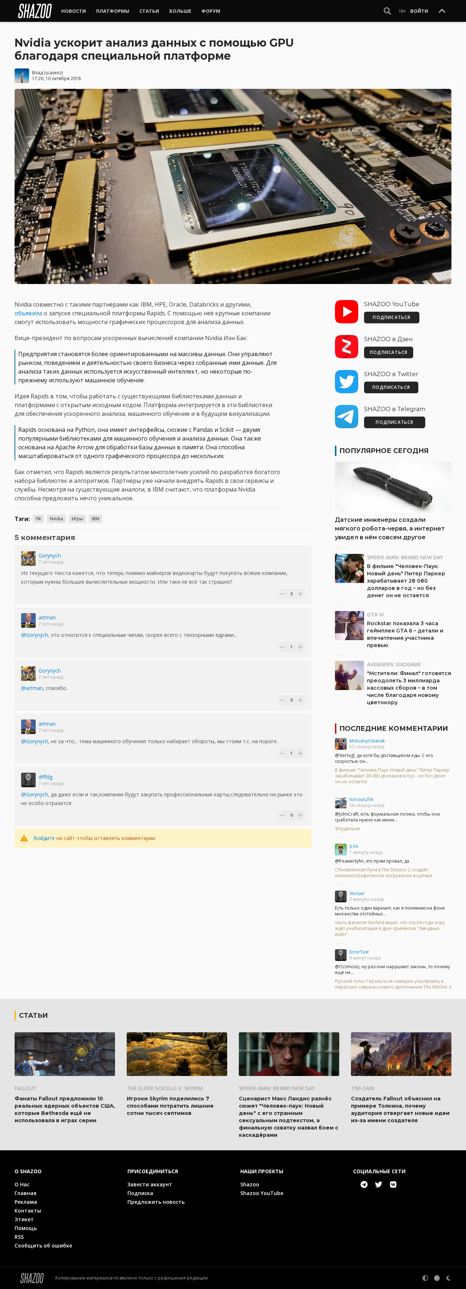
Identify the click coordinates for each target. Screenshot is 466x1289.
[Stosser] (341, 896)
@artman (32, 688)
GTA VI (375, 614)
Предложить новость (156, 1201)
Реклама (26, 1201)
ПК (38, 519)
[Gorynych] (28, 558)
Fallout (26, 1088)
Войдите (44, 838)
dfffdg (45, 776)
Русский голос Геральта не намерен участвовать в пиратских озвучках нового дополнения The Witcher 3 (393, 984)
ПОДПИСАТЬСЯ (391, 317)
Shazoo (249, 1184)
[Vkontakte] (393, 1184)
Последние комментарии (393, 729)
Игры (77, 519)
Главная (25, 1193)
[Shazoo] (34, 11)
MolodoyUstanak (367, 741)
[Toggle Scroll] (442, 11)
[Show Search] (387, 11)
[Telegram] (364, 1184)
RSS (19, 1236)
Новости (73, 11)
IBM (95, 519)
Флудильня (347, 829)
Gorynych (50, 555)
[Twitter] (378, 1184)
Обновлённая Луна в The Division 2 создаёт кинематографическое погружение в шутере (384, 873)
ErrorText (359, 952)
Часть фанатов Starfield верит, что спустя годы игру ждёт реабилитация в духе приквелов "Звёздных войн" (390, 928)
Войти (419, 11)
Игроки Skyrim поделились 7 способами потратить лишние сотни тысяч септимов (170, 1105)
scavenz (53, 73)
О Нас (22, 1184)
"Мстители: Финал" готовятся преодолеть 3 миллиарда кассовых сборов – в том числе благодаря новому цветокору (409, 688)
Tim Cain (362, 1088)
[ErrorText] (341, 955)
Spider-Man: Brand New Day (405, 557)
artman (47, 617)
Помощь (26, 1228)
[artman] (28, 620)
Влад (37, 73)
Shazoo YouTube (261, 1193)
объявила (28, 313)
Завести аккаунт (149, 1184)
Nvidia (56, 519)
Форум (210, 11)
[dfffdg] (28, 780)
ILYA (354, 846)
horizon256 (361, 799)
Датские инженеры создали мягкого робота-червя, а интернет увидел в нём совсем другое (390, 528)
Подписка (140, 1193)
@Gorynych (34, 634)
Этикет (24, 1219)
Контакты (28, 1210)
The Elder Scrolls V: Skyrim (165, 1088)
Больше (180, 11)
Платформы (112, 11)
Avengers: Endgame (394, 664)
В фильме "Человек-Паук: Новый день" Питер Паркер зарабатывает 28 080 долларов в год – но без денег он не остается (406, 581)
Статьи (149, 11)
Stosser (357, 893)
